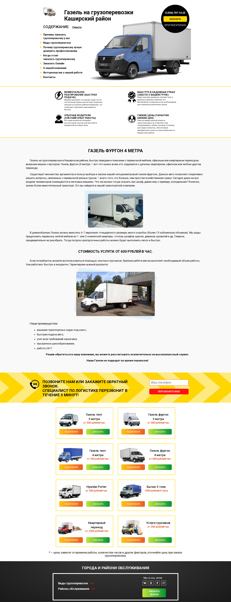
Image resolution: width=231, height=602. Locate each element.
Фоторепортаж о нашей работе (62, 72)
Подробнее (71, 431)
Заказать (175, 18)
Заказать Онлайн (53, 63)
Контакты (49, 77)
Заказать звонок (154, 593)
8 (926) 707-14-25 (175, 12)
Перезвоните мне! (169, 391)
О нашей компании (54, 68)
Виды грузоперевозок (57, 42)
